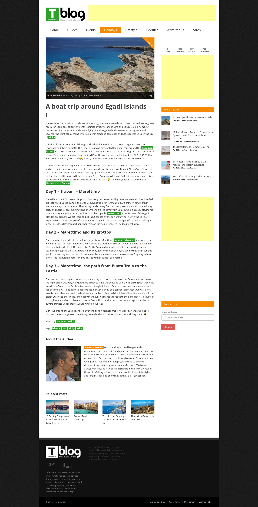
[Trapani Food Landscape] (86, 413)
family (91, 450)
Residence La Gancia (58, 183)
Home (54, 30)
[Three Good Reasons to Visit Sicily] (142, 413)
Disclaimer (189, 501)
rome (91, 459)
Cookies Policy (205, 501)
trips (79, 328)
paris (119, 456)
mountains (105, 453)
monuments (94, 453)
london (112, 450)
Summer (150, 42)
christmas (116, 447)
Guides (72, 30)
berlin (108, 447)
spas (105, 459)
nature (92, 456)
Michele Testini (65, 321)
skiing (100, 459)
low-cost (120, 450)
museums (115, 453)
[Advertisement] (152, 13)
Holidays (110, 30)
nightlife (112, 456)
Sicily (52, 137)
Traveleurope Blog (156, 501)
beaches (101, 447)
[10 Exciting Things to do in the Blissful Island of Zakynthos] (57, 413)
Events (91, 30)
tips (109, 459)
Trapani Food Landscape (80, 418)
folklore (98, 450)
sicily (72, 328)
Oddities (152, 30)
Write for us (175, 30)
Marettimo (114, 213)
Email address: (169, 311)
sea (65, 328)
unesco (115, 459)
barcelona (93, 447)
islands (56, 328)
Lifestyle (131, 30)
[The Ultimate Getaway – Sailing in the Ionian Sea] (114, 413)
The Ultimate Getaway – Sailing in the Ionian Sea (114, 418)
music (122, 453)
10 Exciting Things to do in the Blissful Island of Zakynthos (57, 419)
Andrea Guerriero (94, 347)
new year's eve (101, 456)
